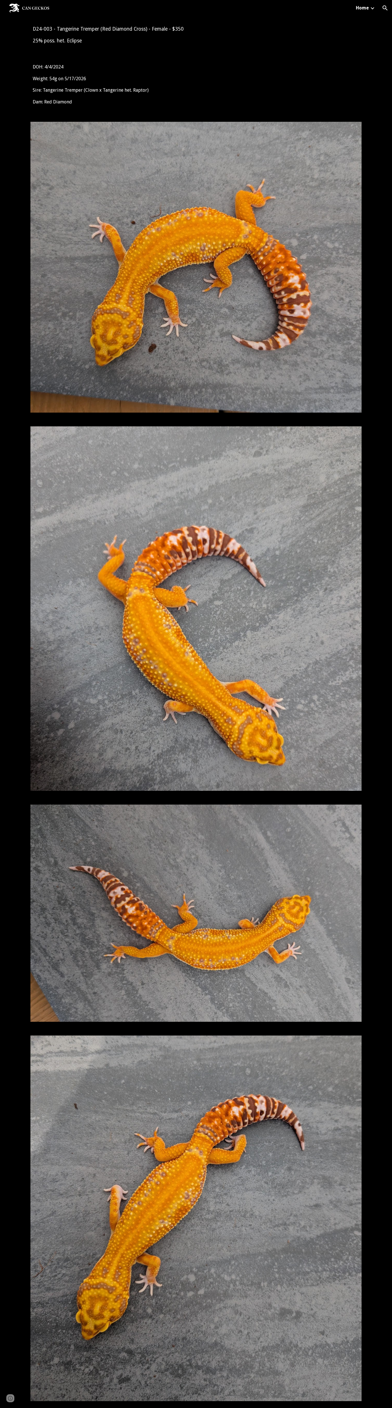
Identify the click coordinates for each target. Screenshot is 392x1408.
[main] (196, 35)
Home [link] (362, 8)
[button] (385, 8)
